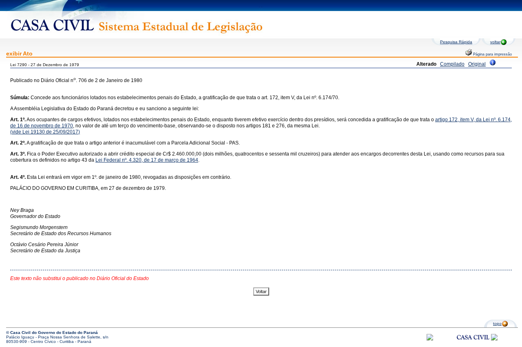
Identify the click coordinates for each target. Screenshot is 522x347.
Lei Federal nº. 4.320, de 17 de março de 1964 (146, 160)
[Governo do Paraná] (494, 339)
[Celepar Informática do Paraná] (430, 339)
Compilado (452, 64)
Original (477, 64)
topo (497, 323)
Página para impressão (492, 54)
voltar (495, 42)
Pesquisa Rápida (456, 42)
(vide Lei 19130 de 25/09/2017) (45, 132)
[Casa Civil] (473, 345)
